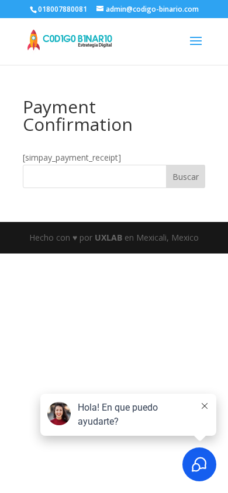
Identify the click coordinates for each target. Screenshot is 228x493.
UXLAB (108, 237)
